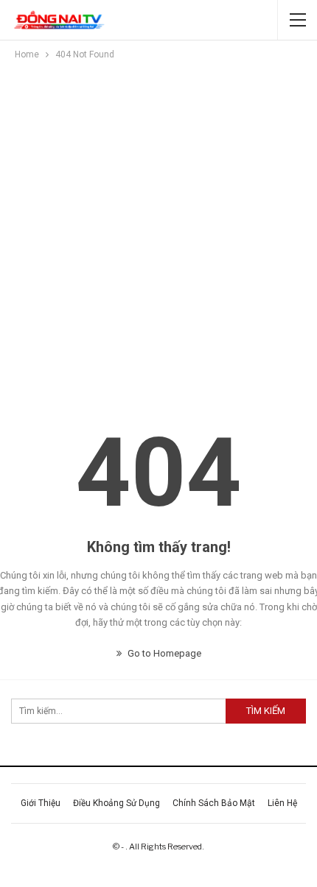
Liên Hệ (282, 803)
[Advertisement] (158, 228)
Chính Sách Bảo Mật (214, 803)
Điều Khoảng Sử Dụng (116, 803)
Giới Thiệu (40, 803)
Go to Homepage (163, 653)
